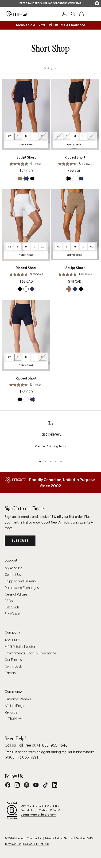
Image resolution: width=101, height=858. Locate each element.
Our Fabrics (13, 660)
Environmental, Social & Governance (30, 653)
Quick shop (33, 145)
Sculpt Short (26, 157)
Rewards (11, 712)
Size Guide (12, 614)
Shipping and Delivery (20, 581)
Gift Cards (12, 607)
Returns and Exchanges (22, 588)
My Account (13, 568)
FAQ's (9, 601)
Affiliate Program (16, 706)
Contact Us (13, 575)
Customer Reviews (18, 699)
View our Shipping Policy (50, 446)
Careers (10, 673)
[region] (50, 437)
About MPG (13, 640)
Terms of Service (74, 838)
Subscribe (20, 541)
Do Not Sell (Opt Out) (36, 844)
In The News (13, 719)
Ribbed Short (75, 157)
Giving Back (13, 666)
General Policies (16, 594)
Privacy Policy (53, 838)
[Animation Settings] (97, 3)
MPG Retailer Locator (20, 647)
